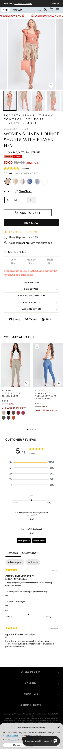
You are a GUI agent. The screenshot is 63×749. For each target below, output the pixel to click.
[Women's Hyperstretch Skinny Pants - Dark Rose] (18, 413)
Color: (21, 173)
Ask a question (31, 309)
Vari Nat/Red (22, 181)
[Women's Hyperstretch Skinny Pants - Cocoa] (13, 413)
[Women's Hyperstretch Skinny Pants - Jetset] (8, 418)
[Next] (57, 3)
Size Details (31, 289)
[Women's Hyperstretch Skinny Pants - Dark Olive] (4, 418)
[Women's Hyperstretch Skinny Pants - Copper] (13, 418)
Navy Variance (37, 181)
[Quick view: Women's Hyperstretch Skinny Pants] (26, 383)
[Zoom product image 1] (10, 101)
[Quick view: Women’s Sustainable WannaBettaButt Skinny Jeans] (59, 383)
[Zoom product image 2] (24, 101)
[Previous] (5, 3)
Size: (17, 191)
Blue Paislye (44, 181)
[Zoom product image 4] (53, 101)
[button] (27, 429)
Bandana (30, 181)
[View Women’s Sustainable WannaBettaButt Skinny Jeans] (48, 365)
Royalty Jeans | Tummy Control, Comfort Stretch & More (28, 119)
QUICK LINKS (31, 694)
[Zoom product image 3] (38, 101)
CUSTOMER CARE (30, 672)
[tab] (30, 553)
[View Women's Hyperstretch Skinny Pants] (15, 365)
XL (31, 200)
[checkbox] (33, 562)
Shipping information (31, 295)
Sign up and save (30, 705)
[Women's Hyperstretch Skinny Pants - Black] (8, 413)
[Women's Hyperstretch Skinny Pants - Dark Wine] (23, 413)
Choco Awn (15, 181)
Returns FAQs (31, 302)
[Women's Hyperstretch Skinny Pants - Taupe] (4, 413)
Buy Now (31, 223)
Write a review (39, 540)
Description (31, 282)
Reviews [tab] (13, 553)
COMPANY (31, 683)
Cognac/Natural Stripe (8, 181)
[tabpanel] (31, 606)
